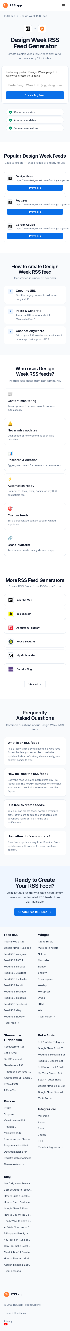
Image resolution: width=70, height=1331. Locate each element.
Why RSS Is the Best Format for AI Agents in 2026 (18, 1246)
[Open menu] (63, 5)
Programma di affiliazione (18, 1145)
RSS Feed (9, 16)
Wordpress (44, 991)
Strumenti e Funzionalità (13, 1038)
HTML (41, 1004)
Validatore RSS (12, 1132)
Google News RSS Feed (17, 947)
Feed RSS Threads (14, 966)
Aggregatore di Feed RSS (18, 1077)
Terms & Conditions (15, 1313)
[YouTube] (6, 1324)
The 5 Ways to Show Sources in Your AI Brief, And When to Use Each (18, 1221)
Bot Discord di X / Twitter (52, 1067)
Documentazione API (15, 1151)
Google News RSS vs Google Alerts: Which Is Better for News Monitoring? (18, 1208)
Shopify (42, 972)
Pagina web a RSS (14, 941)
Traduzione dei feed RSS (18, 1071)
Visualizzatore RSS (14, 1120)
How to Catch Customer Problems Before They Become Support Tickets (18, 1202)
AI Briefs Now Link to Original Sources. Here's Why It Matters (18, 1227)
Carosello (43, 960)
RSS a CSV (10, 1090)
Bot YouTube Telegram (51, 1042)
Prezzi (7, 1107)
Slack (41, 1128)
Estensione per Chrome (17, 1139)
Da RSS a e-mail (13, 1059)
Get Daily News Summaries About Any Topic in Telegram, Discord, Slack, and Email (18, 1183)
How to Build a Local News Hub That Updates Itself (18, 1196)
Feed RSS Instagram (15, 954)
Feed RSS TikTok (14, 960)
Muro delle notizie (48, 947)
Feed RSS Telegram (15, 997)
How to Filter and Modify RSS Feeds (18, 1258)
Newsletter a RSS (13, 1065)
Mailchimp (43, 1115)
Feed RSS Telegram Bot (51, 1054)
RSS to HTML (45, 941)
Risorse (9, 1101)
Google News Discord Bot (52, 1092)
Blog (7, 1176)
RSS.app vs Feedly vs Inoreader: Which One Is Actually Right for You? (18, 1233)
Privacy (8, 1321)
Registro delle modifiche (17, 1157)
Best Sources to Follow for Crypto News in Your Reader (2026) (18, 1189)
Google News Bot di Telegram (52, 1048)
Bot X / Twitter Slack (49, 1079)
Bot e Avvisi (10, 1052)
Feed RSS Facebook (15, 1004)
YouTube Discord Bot (50, 1073)
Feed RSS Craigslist (15, 972)
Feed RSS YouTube (15, 991)
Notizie (42, 954)
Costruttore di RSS (14, 1046)
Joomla (42, 1134)
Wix (40, 1010)
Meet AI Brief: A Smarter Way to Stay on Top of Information (18, 1252)
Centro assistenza (14, 1164)
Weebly (42, 985)
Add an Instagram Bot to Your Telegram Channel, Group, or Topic (18, 1264)
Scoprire (9, 1114)
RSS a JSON (11, 1084)
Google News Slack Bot (51, 1085)
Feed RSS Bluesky (14, 1016)
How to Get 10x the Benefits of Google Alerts (18, 1214)
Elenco (42, 966)
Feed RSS (11, 935)
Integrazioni (47, 1109)
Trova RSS (10, 1126)
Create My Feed (34, 95)
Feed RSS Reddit (13, 985)
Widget (43, 935)
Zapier (41, 1122)
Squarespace (45, 979)
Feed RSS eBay (13, 1010)
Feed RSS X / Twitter (15, 979)
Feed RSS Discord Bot (50, 1060)
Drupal (41, 997)
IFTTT (41, 1140)
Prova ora (35, 187)
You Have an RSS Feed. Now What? (18, 1239)
